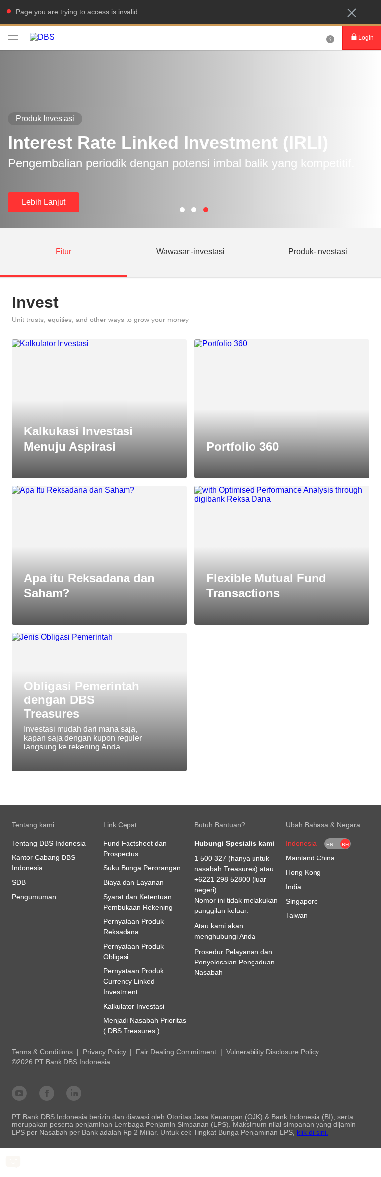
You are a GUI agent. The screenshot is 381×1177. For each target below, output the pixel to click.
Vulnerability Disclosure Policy (272, 1052)
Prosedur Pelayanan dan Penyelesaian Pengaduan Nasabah (234, 962)
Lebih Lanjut (43, 202)
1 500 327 (210, 858)
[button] (352, 13)
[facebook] (46, 1092)
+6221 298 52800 (222, 879)
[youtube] (19, 1092)
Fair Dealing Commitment (176, 1052)
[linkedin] (73, 1092)
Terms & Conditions (42, 1052)
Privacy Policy (104, 1052)
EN (329, 844)
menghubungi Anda (224, 936)
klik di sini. (312, 1132)
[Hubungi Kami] (330, 37)
